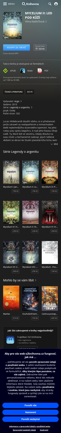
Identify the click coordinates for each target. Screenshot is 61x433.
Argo (16, 101)
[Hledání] (50, 4)
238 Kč (15, 231)
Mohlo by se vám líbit (18, 280)
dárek (40, 47)
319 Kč (15, 318)
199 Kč (35, 318)
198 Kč (15, 191)
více (56, 143)
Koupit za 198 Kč (16, 47)
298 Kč (54, 231)
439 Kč (54, 318)
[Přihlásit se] (55, 4)
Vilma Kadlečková (34, 21)
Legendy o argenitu (20, 107)
